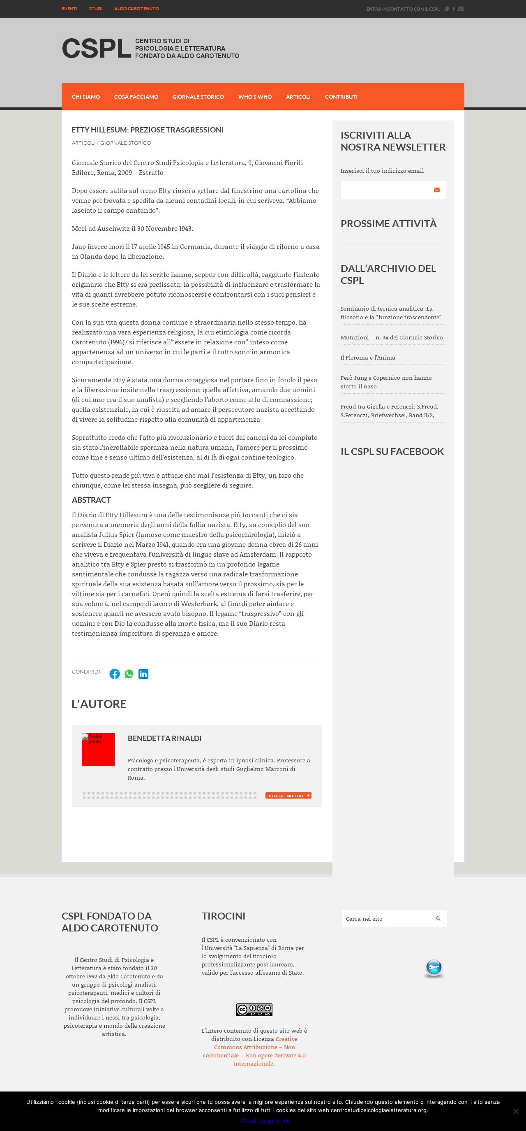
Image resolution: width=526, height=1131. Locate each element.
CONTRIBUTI (341, 96)
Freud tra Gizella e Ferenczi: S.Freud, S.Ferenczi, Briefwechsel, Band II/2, (389, 410)
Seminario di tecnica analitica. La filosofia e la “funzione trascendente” (391, 312)
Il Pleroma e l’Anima (368, 357)
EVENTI (69, 8)
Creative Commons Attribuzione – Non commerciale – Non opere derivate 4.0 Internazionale (254, 1051)
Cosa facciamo (136, 96)
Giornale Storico (198, 96)
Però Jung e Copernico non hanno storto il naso (386, 381)
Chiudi (248, 1120)
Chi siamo (86, 96)
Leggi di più (275, 1120)
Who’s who (255, 96)
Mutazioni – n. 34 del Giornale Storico (392, 337)
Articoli (298, 96)
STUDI (95, 8)
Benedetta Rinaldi (165, 738)
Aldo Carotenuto (136, 8)
